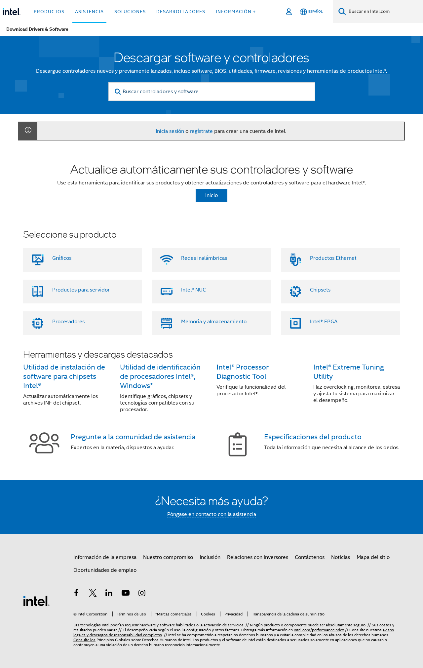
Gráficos (61, 258)
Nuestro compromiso (168, 557)
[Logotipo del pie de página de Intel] (36, 600)
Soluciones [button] (130, 12)
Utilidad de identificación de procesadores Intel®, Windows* (160, 376)
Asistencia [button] (89, 12)
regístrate (201, 131)
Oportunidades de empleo (104, 570)
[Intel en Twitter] (92, 594)
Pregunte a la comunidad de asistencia (133, 436)
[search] (118, 92)
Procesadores (68, 321)
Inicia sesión (170, 131)
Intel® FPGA (323, 321)
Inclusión (210, 557)
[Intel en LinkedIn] (109, 594)
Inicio (211, 195)
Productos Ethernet (333, 258)
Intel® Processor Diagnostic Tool (242, 372)
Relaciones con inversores (257, 557)
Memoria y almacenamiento (214, 321)
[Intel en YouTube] (125, 594)
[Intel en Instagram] (141, 594)
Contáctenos (310, 557)
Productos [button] (49, 12)
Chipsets (320, 290)
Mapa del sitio (373, 557)
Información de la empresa (104, 557)
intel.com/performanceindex (319, 629)
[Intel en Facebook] (76, 594)
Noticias (340, 557)
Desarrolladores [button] (180, 12)
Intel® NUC (193, 290)
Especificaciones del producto (313, 436)
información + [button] (236, 12)
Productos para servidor (81, 290)
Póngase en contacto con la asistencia (211, 514)
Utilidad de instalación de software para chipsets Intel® (64, 376)
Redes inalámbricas (204, 258)
